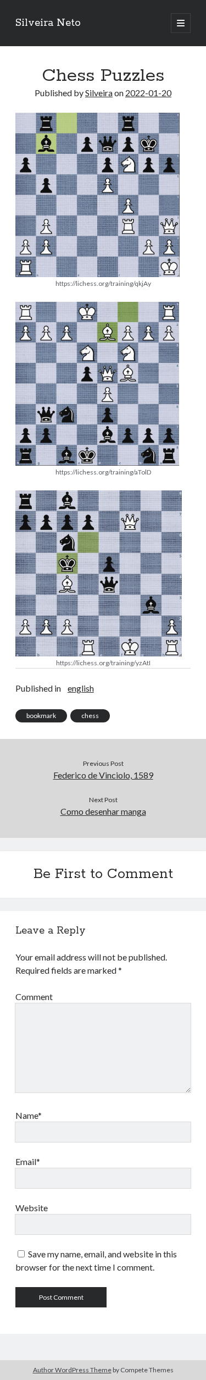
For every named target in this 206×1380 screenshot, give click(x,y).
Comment (34, 996)
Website (31, 1207)
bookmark (41, 715)
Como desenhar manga (103, 811)
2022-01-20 (148, 92)
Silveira (99, 92)
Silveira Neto (48, 23)
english (81, 688)
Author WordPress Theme (72, 1370)
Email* (27, 1161)
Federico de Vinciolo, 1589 (103, 775)
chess (90, 715)
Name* (28, 1115)
